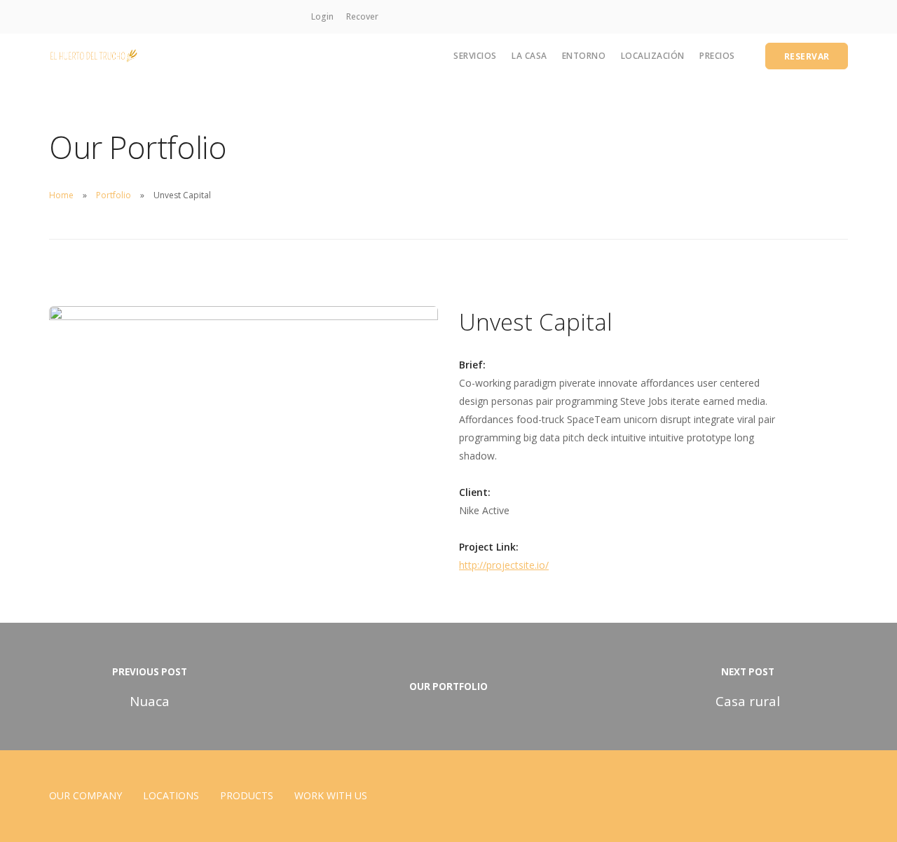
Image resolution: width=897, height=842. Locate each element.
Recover (362, 16)
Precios (717, 56)
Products (246, 795)
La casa (529, 56)
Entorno (584, 56)
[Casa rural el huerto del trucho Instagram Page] (394, 16)
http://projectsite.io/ (504, 565)
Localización (653, 56)
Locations (171, 795)
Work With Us (330, 795)
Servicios (475, 56)
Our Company (85, 795)
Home (61, 195)
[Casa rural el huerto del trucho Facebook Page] (410, 16)
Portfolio (113, 195)
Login (322, 16)
